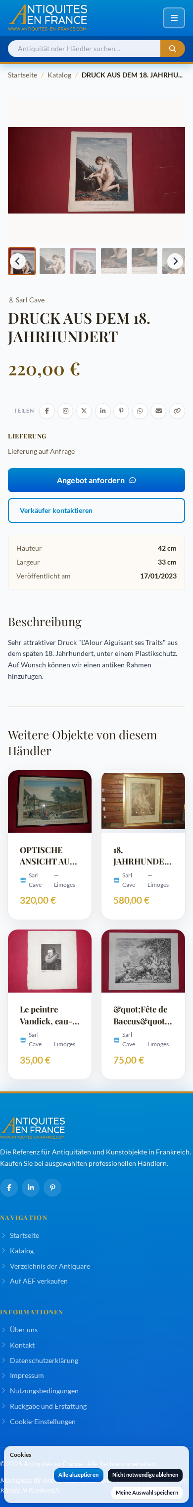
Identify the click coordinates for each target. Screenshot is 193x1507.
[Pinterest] (52, 1188)
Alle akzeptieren (78, 1474)
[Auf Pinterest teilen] (121, 411)
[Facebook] (9, 1188)
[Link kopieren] (177, 411)
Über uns (24, 1329)
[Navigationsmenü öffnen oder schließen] (174, 17)
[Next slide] (175, 261)
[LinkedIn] (31, 1188)
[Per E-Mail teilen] (158, 411)
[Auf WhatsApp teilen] (140, 411)
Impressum (27, 1375)
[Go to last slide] (18, 261)
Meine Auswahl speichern (147, 1492)
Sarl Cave (30, 299)
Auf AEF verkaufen (39, 1281)
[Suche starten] (172, 49)
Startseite (22, 75)
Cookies (20, 1454)
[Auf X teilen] (84, 411)
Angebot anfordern (91, 480)
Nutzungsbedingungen (44, 1390)
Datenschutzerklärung (44, 1360)
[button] (52, 261)
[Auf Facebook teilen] (47, 411)
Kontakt (22, 1345)
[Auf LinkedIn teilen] (103, 411)
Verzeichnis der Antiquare (50, 1266)
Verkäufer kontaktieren (56, 510)
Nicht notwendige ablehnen (145, 1474)
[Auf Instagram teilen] (65, 411)
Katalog (59, 75)
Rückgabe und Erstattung (48, 1406)
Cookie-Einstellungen (43, 1421)
